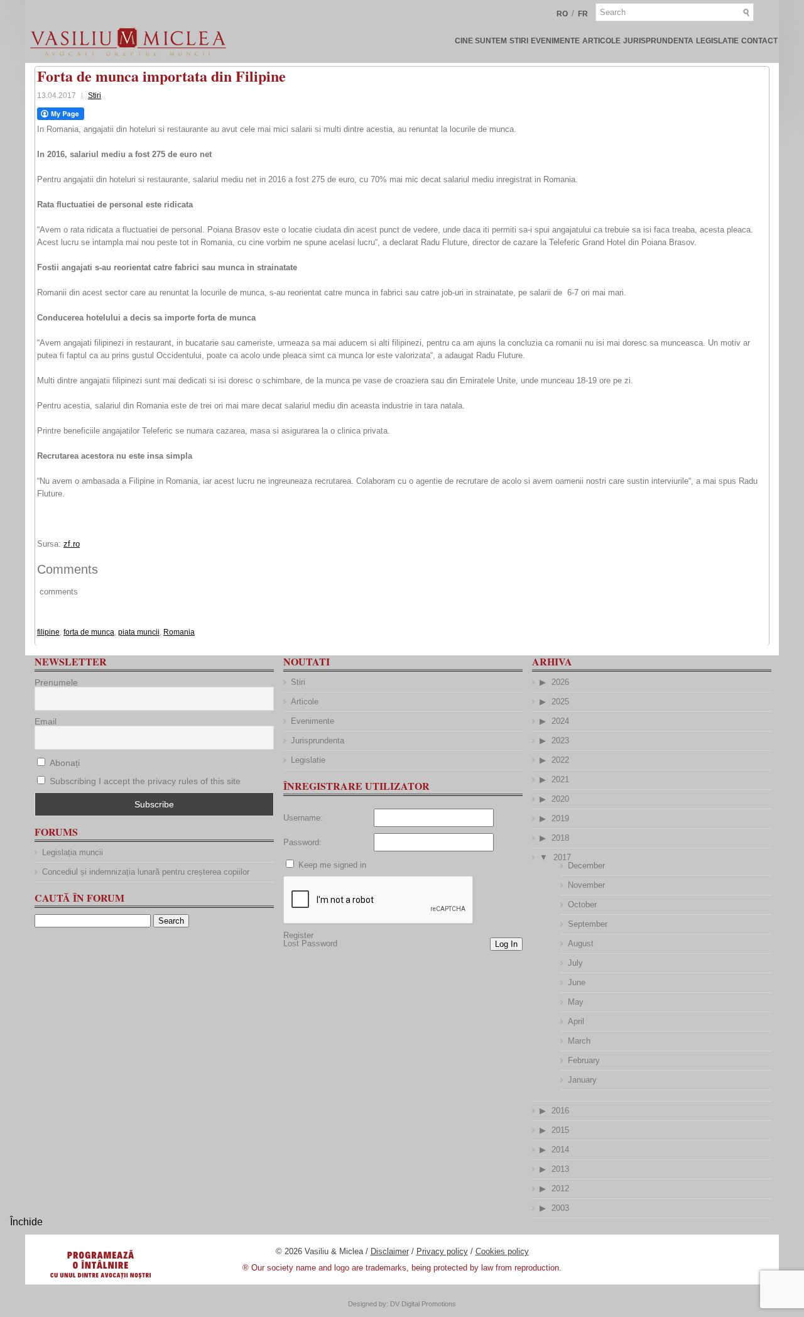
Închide (26, 1221)
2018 (560, 838)
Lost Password (310, 943)
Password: (302, 842)
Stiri (518, 40)
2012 (560, 1188)
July (575, 963)
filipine (48, 632)
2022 (560, 760)
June (576, 982)
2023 (560, 740)
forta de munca (88, 632)
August (581, 943)
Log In (506, 944)
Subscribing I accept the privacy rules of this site (145, 781)
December (586, 865)
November (586, 885)
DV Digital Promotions (423, 1304)
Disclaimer (390, 1251)
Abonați (63, 763)
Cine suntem (481, 40)
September (587, 924)
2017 (562, 857)
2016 (560, 1110)
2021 (560, 779)
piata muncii (139, 632)
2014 (560, 1149)
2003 (560, 1208)
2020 (560, 799)
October (582, 904)
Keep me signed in (332, 865)
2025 (560, 701)
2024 (560, 721)
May (576, 1002)
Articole (601, 40)
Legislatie (717, 40)
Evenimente (555, 40)
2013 (560, 1169)
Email (46, 721)
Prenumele (56, 682)
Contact (759, 40)
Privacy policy (442, 1251)
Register (298, 935)
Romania (179, 632)
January (582, 1080)
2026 (560, 682)
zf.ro (71, 544)
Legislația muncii (72, 852)
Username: (303, 818)
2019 (560, 818)
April (576, 1021)
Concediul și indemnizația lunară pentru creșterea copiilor (145, 872)
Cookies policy (502, 1251)
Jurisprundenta (658, 40)
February (584, 1060)
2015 (560, 1130)
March (579, 1041)
